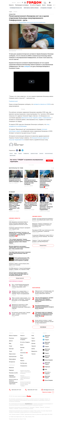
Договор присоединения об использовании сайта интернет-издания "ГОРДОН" (25, 383)
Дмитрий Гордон (47, 336)
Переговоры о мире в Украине (31, 7)
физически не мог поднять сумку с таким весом (36, 117)
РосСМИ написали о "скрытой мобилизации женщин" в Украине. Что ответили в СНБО (19, 269)
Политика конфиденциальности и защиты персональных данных (25, 377)
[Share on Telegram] (22, 150)
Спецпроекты (23, 365)
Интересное (12, 361)
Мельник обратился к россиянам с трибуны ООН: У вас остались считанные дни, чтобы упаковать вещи (19, 247)
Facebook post (13, 101)
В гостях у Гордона (35, 5)
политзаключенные (49, 153)
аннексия (41, 153)
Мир (10, 343)
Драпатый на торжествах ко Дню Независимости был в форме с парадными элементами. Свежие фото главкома (21, 306)
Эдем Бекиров (12, 155)
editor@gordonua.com (48, 389)
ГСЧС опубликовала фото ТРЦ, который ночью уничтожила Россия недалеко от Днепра (22, 259)
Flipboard (47, 366)
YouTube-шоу (23, 363)
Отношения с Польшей (46, 7)
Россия (11, 153)
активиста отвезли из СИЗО (42, 104)
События (15, 11)
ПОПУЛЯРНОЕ (36, 287)
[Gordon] (34, 2)
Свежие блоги (36, 216)
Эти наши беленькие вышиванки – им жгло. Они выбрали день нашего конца (42, 219)
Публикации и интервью (22, 5)
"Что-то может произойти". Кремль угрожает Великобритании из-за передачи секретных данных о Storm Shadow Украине (19, 241)
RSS (46, 369)
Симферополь (26, 153)
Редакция (11, 370)
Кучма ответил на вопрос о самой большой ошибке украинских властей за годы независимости (44, 321)
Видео (21, 358)
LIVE (21, 350)
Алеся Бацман (49, 360)
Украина (20, 153)
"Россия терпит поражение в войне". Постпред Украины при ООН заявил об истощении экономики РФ (18, 274)
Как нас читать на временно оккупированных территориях (13, 381)
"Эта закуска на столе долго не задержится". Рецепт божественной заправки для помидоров (30, 205)
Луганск (33, 354)
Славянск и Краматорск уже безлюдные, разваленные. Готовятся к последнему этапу (42, 225)
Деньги (11, 340)
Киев (33, 335)
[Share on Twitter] (20, 150)
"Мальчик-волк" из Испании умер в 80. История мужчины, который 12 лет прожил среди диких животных (44, 292)
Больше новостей (20, 278)
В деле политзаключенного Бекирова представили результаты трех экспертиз (30, 181)
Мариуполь (34, 351)
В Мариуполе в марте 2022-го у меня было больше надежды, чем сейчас (42, 236)
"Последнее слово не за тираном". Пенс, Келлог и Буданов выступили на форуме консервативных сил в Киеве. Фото (44, 314)
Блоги (43, 5)
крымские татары (34, 153)
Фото (21, 355)
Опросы (22, 360)
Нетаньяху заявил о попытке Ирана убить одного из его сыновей (19, 264)
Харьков (34, 346)
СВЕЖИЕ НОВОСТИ (14, 218)
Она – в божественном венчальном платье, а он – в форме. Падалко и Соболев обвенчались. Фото (20, 286)
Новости (11, 5)
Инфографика (12, 359)
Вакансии (11, 367)
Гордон (10, 11)
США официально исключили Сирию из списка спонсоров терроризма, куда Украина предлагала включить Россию (18, 223)
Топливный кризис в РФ (16, 7)
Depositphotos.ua (28, 403)
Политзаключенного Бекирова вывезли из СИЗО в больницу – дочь (16, 180)
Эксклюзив (23, 352)
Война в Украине (13, 335)
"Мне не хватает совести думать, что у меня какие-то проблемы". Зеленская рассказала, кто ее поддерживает (21, 299)
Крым (15, 153)
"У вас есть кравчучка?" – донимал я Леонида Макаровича (41, 241)
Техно (10, 351)
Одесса (33, 340)
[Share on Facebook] (17, 150)
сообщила (27, 66)
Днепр (33, 348)
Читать (49, 160)
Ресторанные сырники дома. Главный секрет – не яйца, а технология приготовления (21, 314)
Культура (11, 348)
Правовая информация (12, 376)
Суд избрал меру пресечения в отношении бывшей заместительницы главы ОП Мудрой (20, 253)
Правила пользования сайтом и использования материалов (25, 372)
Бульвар (49, 5)
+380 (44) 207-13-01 (16, 389)
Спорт (10, 346)
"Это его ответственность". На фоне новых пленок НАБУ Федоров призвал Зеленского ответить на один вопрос (44, 299)
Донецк (33, 343)
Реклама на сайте (13, 372)
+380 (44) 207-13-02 (32, 389)
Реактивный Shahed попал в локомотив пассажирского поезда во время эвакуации (44, 307)
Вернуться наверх (46, 392)
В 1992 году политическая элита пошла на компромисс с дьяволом (43, 230)
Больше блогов (43, 245)
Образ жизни (12, 354)
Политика (11, 338)
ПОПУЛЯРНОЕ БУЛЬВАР (16, 281)
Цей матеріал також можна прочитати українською (32, 22)
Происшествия (12, 356)
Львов (33, 338)
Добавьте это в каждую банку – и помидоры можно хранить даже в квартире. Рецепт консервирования (20, 292)
